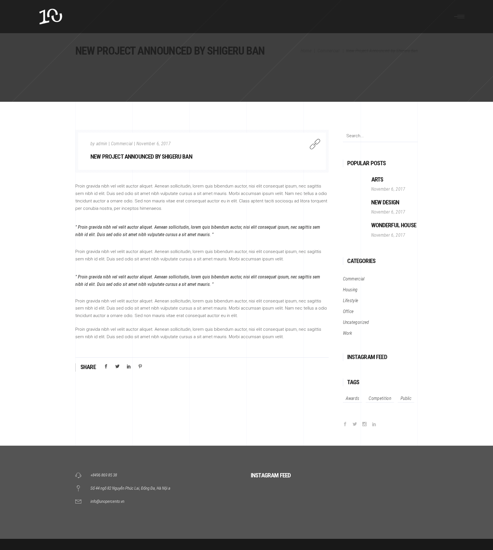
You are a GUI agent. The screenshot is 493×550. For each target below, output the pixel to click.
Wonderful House (393, 225)
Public (406, 398)
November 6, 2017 (153, 143)
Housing (350, 289)
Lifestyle (350, 300)
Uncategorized (356, 322)
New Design (385, 202)
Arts (377, 179)
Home (306, 50)
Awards (352, 398)
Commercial (328, 50)
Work (347, 333)
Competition (380, 398)
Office (348, 311)
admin (101, 143)
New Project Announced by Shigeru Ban (141, 156)
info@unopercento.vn (107, 501)
